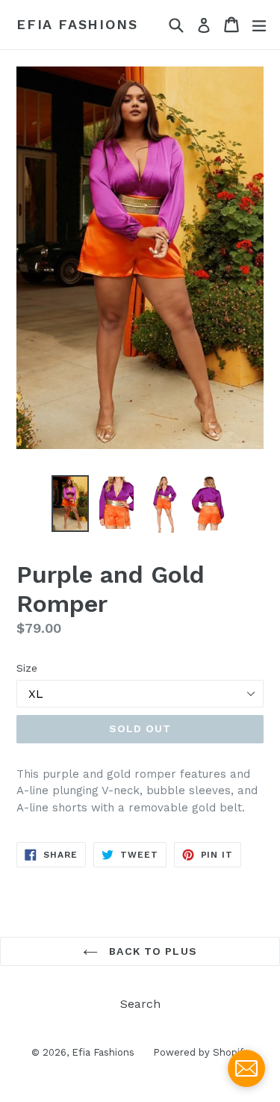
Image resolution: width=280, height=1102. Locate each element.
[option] (70, 503)
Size (26, 668)
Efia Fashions (76, 24)
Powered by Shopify (201, 1052)
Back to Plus (151, 951)
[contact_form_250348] (246, 1068)
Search (140, 1004)
